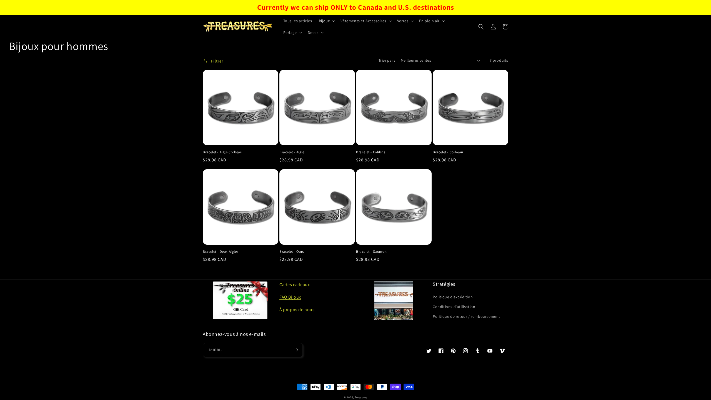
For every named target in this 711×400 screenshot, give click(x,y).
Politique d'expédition (453, 296)
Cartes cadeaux (294, 285)
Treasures (361, 397)
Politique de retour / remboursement (466, 316)
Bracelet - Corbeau (448, 152)
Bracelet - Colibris (370, 152)
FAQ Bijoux (290, 297)
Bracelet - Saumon (371, 251)
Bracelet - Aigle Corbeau (222, 152)
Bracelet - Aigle (291, 152)
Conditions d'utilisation (454, 306)
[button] (326, 21)
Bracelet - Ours (291, 251)
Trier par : (387, 60)
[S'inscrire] (295, 350)
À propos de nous (297, 309)
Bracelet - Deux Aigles (220, 251)
